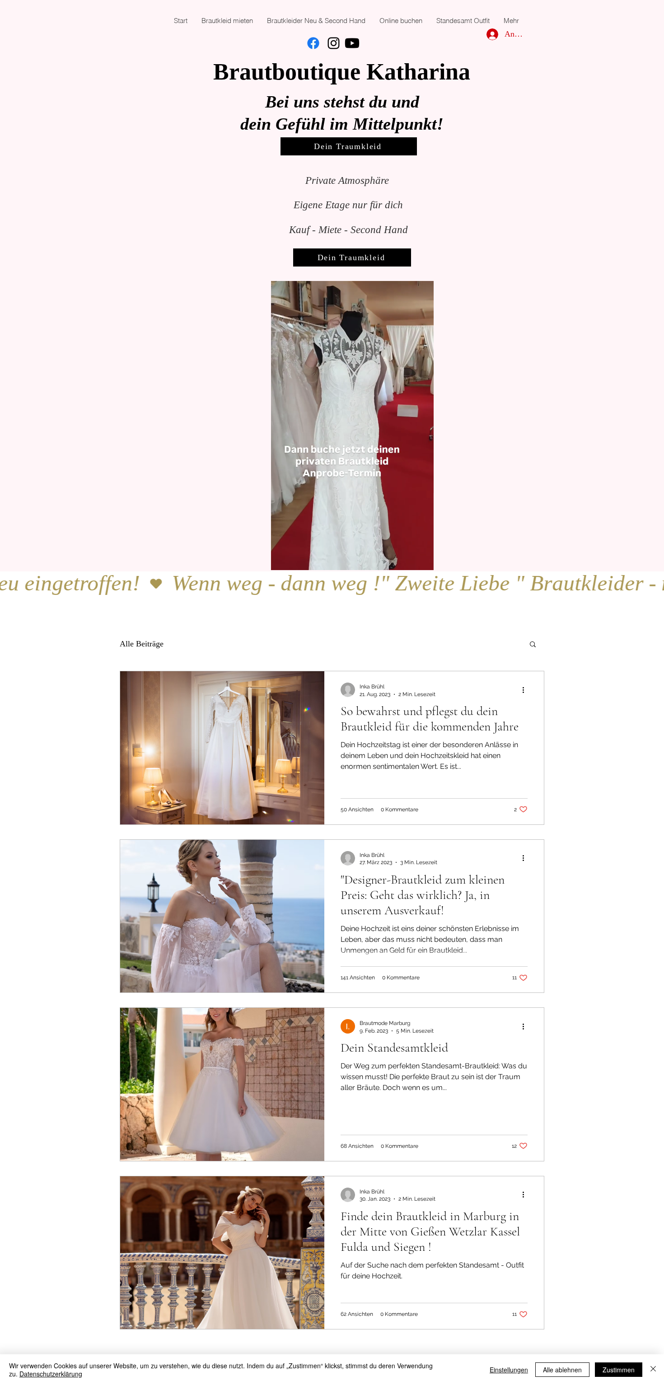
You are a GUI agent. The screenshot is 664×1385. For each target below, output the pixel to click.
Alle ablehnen (562, 1369)
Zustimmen (619, 1369)
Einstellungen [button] (509, 1369)
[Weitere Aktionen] (526, 689)
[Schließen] (653, 1370)
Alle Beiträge (142, 643)
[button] (422, 560)
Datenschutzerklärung (50, 1373)
